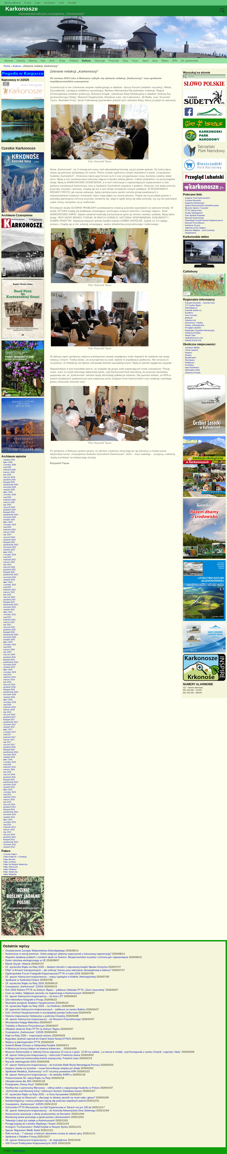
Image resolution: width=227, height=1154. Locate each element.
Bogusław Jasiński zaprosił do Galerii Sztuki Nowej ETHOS (38, 1038)
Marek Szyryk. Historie (18, 963)
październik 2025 (10, 485)
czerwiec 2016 (9, 762)
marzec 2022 (9, 592)
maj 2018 (7, 705)
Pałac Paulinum (9, 869)
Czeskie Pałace (10, 854)
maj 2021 (7, 617)
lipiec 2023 (7, 552)
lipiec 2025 (7, 492)
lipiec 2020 (7, 642)
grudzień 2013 (9, 837)
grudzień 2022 (9, 569)
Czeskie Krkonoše (193, 200)
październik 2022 (10, 574)
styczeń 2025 (9, 507)
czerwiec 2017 (9, 732)
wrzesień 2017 (9, 724)
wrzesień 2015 (9, 784)
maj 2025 (7, 497)
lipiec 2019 (7, 670)
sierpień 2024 (9, 520)
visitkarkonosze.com (194, 338)
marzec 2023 (9, 562)
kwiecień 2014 (9, 827)
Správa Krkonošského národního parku (202, 205)
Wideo (164, 60)
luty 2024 (7, 534)
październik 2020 (10, 635)
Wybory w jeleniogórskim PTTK (22, 1042)
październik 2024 (10, 515)
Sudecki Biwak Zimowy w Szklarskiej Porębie (30, 1045)
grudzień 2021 (9, 600)
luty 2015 (7, 802)
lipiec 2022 (7, 582)
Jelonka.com (190, 320)
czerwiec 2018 (9, 702)
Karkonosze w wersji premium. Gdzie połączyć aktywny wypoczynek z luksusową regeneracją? (58, 953)
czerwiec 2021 (9, 614)
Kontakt (72, 2)
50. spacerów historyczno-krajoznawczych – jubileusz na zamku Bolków (45, 1009)
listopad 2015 (9, 780)
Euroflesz (189, 313)
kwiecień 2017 (9, 737)
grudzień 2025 (9, 480)
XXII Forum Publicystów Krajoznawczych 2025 (31, 1143)
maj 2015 (7, 794)
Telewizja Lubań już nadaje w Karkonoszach (30, 1120)
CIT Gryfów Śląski (193, 305)
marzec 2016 (9, 769)
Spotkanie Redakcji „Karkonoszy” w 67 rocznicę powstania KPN (40, 1071)
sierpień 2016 (9, 757)
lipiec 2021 (7, 612)
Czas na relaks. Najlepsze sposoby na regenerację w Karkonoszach (43, 993)
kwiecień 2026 (9, 470)
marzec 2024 (9, 532)
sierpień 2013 (9, 847)
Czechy (21, 60)
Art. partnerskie (189, 60)
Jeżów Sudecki (191, 350)
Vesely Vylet (190, 335)
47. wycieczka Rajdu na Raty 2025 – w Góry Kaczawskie (37, 1094)
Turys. (135, 60)
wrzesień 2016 (9, 754)
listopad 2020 (9, 632)
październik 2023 (10, 545)
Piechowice (190, 360)
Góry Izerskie (191, 315)
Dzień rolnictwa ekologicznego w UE (25, 960)
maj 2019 (7, 674)
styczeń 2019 (9, 684)
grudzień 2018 (9, 687)
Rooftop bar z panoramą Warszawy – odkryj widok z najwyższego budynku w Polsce (52, 1087)
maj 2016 (7, 764)
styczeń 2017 (9, 745)
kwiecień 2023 (9, 560)
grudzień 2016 (9, 747)
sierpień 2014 (9, 817)
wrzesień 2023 (9, 547)
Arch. (52, 60)
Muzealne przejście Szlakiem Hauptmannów (30, 1002)
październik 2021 (10, 604)
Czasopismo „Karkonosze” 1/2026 (24, 1032)
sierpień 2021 (9, 609)
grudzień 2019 (9, 657)
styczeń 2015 (9, 804)
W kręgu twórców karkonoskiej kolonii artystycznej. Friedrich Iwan (42, 1058)
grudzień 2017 (9, 717)
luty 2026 (7, 475)
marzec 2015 (9, 799)
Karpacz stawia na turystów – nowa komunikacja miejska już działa (42, 1068)
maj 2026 (7, 467)
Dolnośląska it (191, 308)
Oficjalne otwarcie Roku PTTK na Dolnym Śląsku (32, 1028)
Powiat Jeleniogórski (194, 213)
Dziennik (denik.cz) (193, 310)
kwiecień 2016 (9, 767)
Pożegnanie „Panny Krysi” (19, 1084)
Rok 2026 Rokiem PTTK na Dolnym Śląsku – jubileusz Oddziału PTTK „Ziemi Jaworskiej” (55, 989)
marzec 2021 (9, 622)
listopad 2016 (9, 749)
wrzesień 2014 (9, 814)
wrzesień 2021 (9, 607)
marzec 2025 (9, 502)
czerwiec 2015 (9, 792)
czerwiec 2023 (9, 555)
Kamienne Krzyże (192, 225)
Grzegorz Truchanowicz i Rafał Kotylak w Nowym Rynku (36, 1126)
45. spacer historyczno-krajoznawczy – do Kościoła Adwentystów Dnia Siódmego (50, 1110)
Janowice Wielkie (192, 348)
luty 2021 (7, 625)
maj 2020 (7, 647)
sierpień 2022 (9, 580)
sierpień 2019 (9, 667)
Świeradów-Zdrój (192, 370)
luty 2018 (7, 712)
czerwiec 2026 (9, 465)
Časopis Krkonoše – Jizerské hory (200, 303)
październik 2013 (10, 842)
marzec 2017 (9, 740)
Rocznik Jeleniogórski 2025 (20, 1061)
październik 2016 (10, 752)
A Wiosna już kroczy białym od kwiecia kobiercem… (34, 1048)
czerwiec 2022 (9, 585)
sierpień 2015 (9, 787)
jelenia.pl (188, 318)
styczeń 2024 (9, 537)
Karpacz (188, 352)
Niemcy (33, 60)
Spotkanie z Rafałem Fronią (21, 1136)
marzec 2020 (9, 649)
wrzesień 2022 (9, 577)
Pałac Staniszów (10, 872)
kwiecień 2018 (9, 707)
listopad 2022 (9, 572)
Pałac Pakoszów (10, 867)
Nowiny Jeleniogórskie (194, 325)
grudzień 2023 (9, 540)
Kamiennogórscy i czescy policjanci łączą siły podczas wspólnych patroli (45, 1100)
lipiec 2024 (7, 522)
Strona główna (12, 2)
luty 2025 (7, 505)
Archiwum (49, 2)
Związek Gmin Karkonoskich (197, 198)
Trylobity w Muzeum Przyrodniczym (25, 1025)
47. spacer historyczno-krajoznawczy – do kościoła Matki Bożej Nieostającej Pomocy (52, 1064)
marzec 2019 (9, 679)
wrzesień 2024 (9, 517)
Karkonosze (21, 9)
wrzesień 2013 (9, 844)
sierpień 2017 (9, 727)
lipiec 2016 (7, 759)
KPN (174, 60)
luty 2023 (7, 564)
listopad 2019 (9, 660)
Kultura (86, 60)
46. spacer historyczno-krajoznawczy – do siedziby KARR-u (38, 1074)
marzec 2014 (9, 829)
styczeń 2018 (9, 714)
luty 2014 (7, 832)
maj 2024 (7, 527)
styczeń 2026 (9, 477)
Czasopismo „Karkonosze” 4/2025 (24, 1104)
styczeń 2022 (9, 597)
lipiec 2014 (7, 819)
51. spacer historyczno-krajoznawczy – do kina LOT (34, 996)
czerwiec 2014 (9, 822)
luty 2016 (7, 772)
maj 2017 (7, 734)
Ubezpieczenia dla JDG (18, 1081)
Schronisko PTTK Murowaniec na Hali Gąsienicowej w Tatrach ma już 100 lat (48, 1107)
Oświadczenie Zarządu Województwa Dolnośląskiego (35, 950)
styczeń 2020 (9, 654)
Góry (125, 60)
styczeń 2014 (9, 834)
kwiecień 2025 (9, 500)
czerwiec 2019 (9, 672)
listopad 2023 (9, 542)
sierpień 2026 (9, 460)
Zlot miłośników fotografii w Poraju (24, 999)
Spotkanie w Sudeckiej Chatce (22, 979)
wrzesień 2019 (9, 665)
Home (7, 66)
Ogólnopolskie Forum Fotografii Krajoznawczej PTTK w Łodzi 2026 (42, 973)
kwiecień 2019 (9, 677)
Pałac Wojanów (9, 874)
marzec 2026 (9, 472)
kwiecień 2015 (9, 797)
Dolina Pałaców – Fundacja (15, 857)
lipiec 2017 (7, 729)
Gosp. (62, 60)
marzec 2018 (9, 709)
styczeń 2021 (9, 627)
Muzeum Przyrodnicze (194, 223)
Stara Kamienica (192, 367)
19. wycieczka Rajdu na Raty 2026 (24, 983)
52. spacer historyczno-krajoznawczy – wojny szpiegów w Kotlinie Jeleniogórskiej (50, 976)
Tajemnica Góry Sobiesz (195, 228)
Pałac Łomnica (9, 862)
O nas (27, 2)
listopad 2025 (9, 482)
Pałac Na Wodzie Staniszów (15, 864)
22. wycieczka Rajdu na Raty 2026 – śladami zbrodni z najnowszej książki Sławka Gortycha (56, 966)
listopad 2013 (9, 839)
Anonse (8, 60)
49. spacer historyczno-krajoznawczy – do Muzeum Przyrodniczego (43, 1019)
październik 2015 (10, 782)
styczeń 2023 (9, 567)
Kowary (188, 355)
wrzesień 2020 (9, 637)
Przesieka (189, 365)
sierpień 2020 (9, 639)
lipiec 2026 (7, 462)
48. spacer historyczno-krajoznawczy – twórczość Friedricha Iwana (42, 1055)
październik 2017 (10, 722)
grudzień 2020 (9, 630)
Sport (145, 60)
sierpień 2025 (9, 490)
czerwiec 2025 (9, 494)
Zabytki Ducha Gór (193, 340)
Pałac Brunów (9, 859)
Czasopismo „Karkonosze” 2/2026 (24, 986)
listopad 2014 (9, 809)
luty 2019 (7, 682)
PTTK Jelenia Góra (193, 210)
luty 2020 (7, 652)
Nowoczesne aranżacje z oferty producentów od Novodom (38, 1113)
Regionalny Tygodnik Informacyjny (200, 330)
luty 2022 (7, 595)
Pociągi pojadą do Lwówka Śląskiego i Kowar (30, 1123)
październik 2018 (10, 692)
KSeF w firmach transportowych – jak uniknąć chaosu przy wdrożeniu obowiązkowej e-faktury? (58, 970)
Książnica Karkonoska (194, 203)
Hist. (43, 60)
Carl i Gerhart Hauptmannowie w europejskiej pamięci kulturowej (41, 1012)
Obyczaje (100, 60)
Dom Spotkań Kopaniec (195, 215)
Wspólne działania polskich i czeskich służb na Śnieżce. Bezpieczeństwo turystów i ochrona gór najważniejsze (66, 957)
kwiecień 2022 (9, 590)
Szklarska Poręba (192, 333)
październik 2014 (10, 812)
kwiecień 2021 (9, 620)
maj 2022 (7, 587)
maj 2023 (7, 557)
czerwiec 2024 (9, 525)
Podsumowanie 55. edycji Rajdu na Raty (28, 1078)
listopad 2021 (9, 602)
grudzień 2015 (9, 777)
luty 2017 (7, 742)
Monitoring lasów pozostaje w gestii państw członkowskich (37, 1117)
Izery (155, 60)
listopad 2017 (9, 719)
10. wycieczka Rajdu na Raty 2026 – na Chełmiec (33, 1006)
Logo (37, 2)
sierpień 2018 (9, 697)
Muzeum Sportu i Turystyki (196, 208)
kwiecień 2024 (9, 529)
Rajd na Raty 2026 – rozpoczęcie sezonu (28, 1035)
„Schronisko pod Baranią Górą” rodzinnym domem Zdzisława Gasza (43, 1090)
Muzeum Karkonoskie (194, 218)
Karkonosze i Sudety (194, 323)
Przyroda (114, 60)
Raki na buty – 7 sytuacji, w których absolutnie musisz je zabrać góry (43, 1133)
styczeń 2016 (9, 774)
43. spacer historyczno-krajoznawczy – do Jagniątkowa (36, 1140)
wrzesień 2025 (9, 487)
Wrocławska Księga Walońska (22, 1022)
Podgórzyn (189, 362)
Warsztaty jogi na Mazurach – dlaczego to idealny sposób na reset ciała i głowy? (50, 1097)
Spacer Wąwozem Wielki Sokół (22, 1130)
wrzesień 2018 (9, 694)
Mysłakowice (190, 357)
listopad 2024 (9, 512)
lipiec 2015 (7, 789)
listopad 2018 (9, 689)
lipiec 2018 (7, 700)
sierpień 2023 (9, 550)
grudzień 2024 (9, 510)
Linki (61, 2)
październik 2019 (10, 662)
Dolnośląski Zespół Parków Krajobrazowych (204, 220)
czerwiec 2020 (9, 644)
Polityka (74, 60)
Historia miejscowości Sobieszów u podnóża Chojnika (35, 1016)
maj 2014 (7, 824)
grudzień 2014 (9, 807)
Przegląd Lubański (193, 328)
